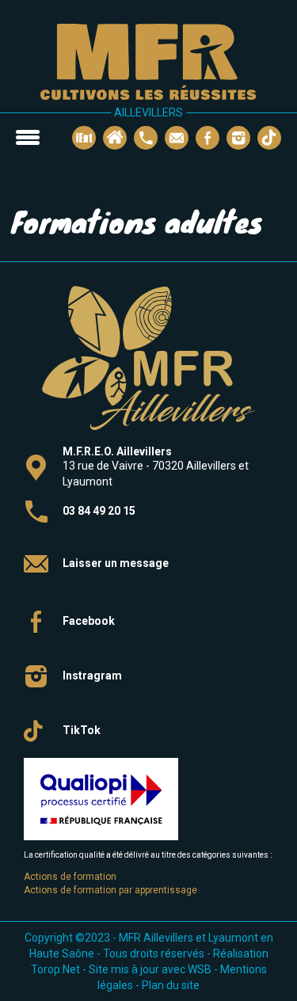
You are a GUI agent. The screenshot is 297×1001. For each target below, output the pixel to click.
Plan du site (171, 985)
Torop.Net (55, 969)
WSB (199, 969)
